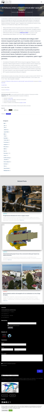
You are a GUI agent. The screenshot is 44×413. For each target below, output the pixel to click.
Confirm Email (16, 351)
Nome (3, 342)
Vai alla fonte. (4, 85)
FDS (5, 127)
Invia (40, 371)
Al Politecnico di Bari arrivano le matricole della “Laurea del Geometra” (19, 81)
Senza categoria (7, 161)
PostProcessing (7, 157)
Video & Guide (6, 168)
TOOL (5, 166)
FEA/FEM (5, 138)
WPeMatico (8, 89)
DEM (4, 134)
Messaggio (4, 353)
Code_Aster (6, 140)
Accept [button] (10, 410)
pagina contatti (23, 102)
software (10, 99)
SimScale (5, 163)
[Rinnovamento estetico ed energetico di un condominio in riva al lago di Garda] (22, 276)
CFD (4, 125)
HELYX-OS (6, 129)
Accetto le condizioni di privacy (9, 363)
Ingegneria (6, 144)
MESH (5, 148)
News (5, 151)
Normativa (6, 153)
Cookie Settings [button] (4, 410)
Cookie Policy (12, 395)
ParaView (6, 159)
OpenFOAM (6, 131)
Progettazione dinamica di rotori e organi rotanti (16, 215)
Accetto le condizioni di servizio (14, 325)
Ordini (5, 155)
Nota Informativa (4, 365)
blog (12, 98)
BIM (4, 123)
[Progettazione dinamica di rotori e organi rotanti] (22, 198)
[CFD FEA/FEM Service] (7, 2)
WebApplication (7, 170)
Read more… (22, 220)
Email (2, 347)
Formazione (6, 142)
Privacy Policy (4, 395)
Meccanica (6, 146)
